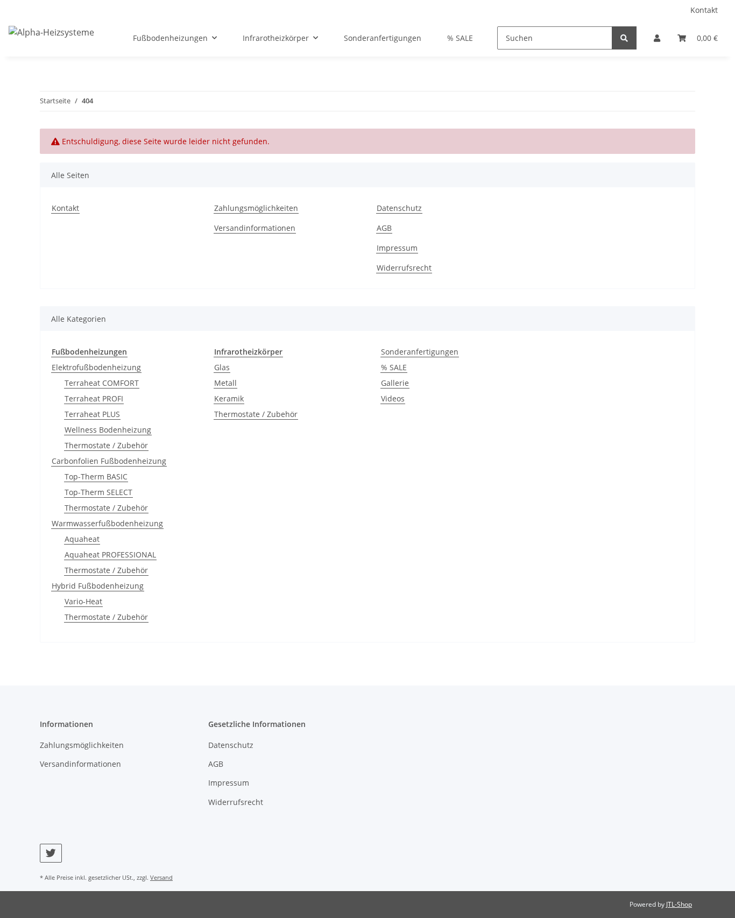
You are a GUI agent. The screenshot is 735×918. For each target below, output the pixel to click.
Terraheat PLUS (92, 414)
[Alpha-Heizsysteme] (51, 32)
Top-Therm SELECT (98, 492)
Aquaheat (82, 539)
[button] (657, 38)
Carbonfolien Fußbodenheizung (109, 461)
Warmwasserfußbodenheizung (107, 523)
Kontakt (704, 10)
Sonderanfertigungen (419, 352)
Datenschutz (399, 208)
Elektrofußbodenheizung (96, 367)
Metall (225, 383)
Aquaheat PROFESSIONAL (110, 554)
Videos (393, 398)
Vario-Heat (83, 601)
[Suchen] (624, 38)
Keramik (229, 398)
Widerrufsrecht (404, 268)
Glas (222, 367)
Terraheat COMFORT (102, 383)
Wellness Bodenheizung (108, 430)
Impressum (397, 248)
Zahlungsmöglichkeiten (256, 208)
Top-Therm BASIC (96, 476)
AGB (384, 228)
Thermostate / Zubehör (106, 445)
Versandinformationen (254, 228)
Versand (161, 877)
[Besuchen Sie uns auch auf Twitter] (51, 853)
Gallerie (395, 383)
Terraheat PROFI (94, 398)
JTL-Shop (679, 904)
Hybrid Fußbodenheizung (98, 586)
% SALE (394, 367)
